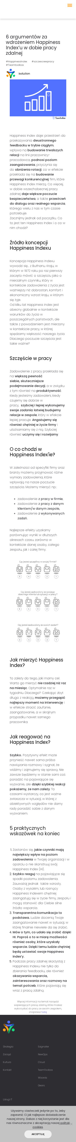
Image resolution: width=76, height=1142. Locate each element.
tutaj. (44, 1012)
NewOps (42, 1054)
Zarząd (7, 1054)
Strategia (8, 1046)
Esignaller (43, 1046)
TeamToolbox (45, 1070)
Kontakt (7, 1070)
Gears (41, 1085)
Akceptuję (38, 1134)
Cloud (41, 1062)
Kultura (7, 1062)
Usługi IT (7, 1099)
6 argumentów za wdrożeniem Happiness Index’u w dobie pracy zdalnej (33, 45)
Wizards (42, 1077)
